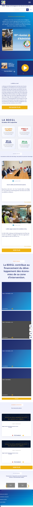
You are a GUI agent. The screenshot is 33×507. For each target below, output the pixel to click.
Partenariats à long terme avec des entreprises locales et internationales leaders (16, 476)
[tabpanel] (25, 68)
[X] (31, 329)
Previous (4, 35)
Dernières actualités (4, 496)
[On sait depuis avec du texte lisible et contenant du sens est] (12, 485)
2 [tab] (25, 74)
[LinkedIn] (31, 333)
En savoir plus (14, 107)
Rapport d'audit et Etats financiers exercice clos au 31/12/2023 (10, 453)
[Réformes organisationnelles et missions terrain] (25, 68)
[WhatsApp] (0, 506)
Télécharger (17, 435)
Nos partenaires (16, 473)
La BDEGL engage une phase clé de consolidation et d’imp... (16, 229)
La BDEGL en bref (15, 83)
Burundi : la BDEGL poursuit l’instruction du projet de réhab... (11, 65)
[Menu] (29, 2)
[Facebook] (31, 326)
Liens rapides (2, 502)
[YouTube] (31, 337)
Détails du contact (4, 494)
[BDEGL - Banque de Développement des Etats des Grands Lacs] (3, 2)
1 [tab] (23, 74)
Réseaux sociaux (3, 499)
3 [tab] (27, 74)
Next (29, 35)
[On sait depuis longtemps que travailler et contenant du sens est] (24, 485)
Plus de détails (8, 71)
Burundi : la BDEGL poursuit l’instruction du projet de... (16, 184)
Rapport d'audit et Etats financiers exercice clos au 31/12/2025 (10, 427)
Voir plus (3, 74)
